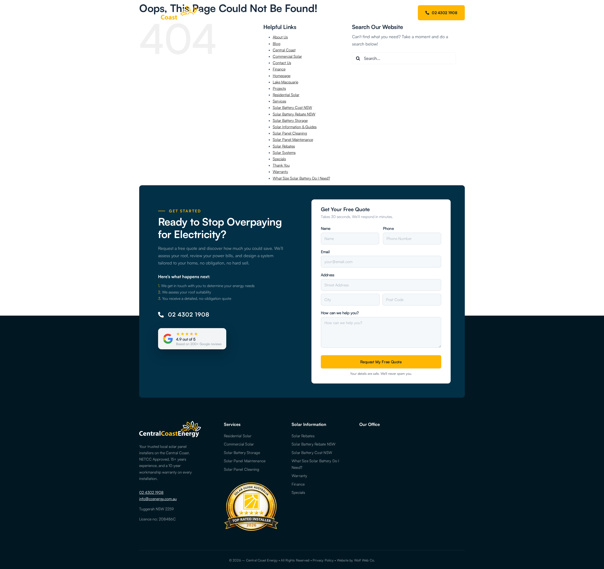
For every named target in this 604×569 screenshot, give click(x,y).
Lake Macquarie (285, 82)
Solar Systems (284, 152)
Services (279, 101)
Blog (276, 43)
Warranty (280, 171)
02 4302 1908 (151, 492)
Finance (279, 69)
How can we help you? (340, 312)
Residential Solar (286, 94)
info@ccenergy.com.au (158, 498)
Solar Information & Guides (295, 126)
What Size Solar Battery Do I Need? (301, 178)
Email (325, 251)
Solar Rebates (284, 146)
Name (326, 228)
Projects (279, 88)
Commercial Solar (287, 56)
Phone (388, 228)
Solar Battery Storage (290, 120)
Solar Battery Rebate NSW (294, 114)
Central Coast (284, 50)
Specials (279, 159)
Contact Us (282, 62)
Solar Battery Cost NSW (292, 107)
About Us (280, 37)
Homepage (281, 75)
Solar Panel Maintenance (293, 139)
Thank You (281, 165)
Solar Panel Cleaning (290, 133)
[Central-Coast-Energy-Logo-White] (169, 6)
